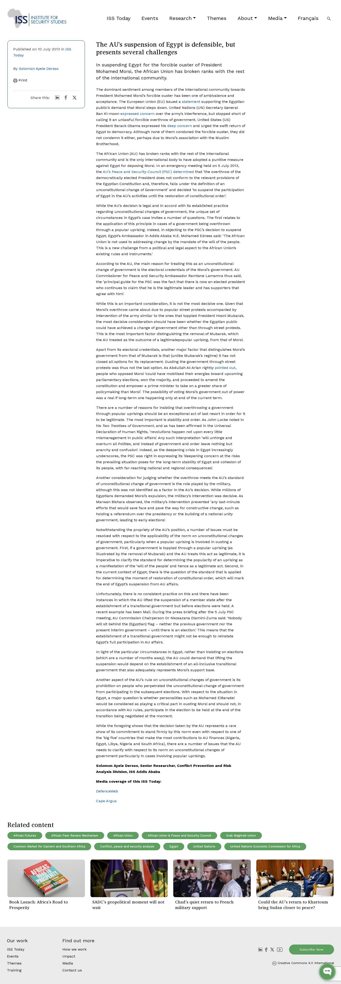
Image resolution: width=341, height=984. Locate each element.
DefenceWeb (107, 791)
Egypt (173, 846)
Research (180, 18)
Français (308, 18)
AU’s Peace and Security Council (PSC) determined (148, 171)
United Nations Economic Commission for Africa (265, 846)
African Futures (24, 835)
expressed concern (137, 113)
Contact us (72, 970)
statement (191, 101)
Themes (216, 18)
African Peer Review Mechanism (74, 835)
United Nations (204, 846)
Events (150, 18)
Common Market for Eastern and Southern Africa (49, 846)
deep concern (179, 126)
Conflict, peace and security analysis (127, 846)
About (245, 18)
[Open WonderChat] (327, 971)
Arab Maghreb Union (241, 835)
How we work (74, 949)
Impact (68, 956)
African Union (123, 835)
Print (22, 80)
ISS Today (118, 18)
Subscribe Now (311, 949)
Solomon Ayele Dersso (38, 68)
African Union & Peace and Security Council (179, 835)
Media (275, 18)
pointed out (225, 367)
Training (14, 970)
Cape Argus (106, 801)
